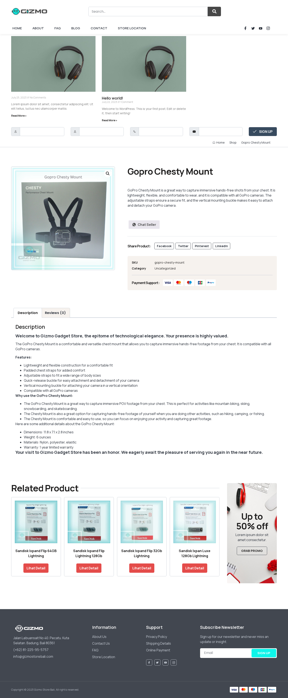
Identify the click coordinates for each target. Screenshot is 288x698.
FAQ (57, 28)
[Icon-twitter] (253, 28)
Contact (99, 28)
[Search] (214, 11)
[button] (164, 246)
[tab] (27, 313)
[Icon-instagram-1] (268, 28)
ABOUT (38, 28)
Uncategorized (165, 268)
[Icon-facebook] (245, 28)
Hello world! (112, 98)
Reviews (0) (55, 312)
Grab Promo (252, 550)
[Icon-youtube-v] (260, 28)
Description (28, 312)
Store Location (132, 28)
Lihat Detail (36, 568)
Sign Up (265, 131)
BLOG (75, 28)
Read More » (19, 115)
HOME (17, 28)
